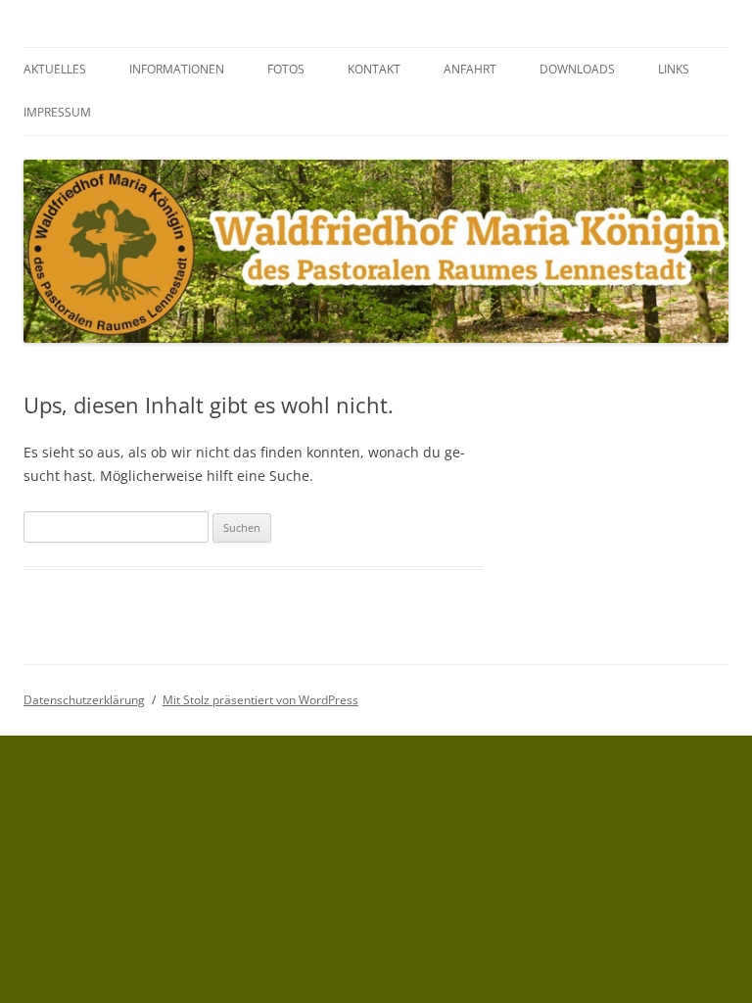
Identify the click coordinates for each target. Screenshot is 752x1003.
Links (673, 69)
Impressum (57, 112)
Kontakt (374, 69)
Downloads (577, 69)
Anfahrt (470, 69)
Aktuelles (55, 69)
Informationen (176, 69)
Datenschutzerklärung (84, 700)
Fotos (286, 69)
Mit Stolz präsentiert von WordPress (260, 700)
